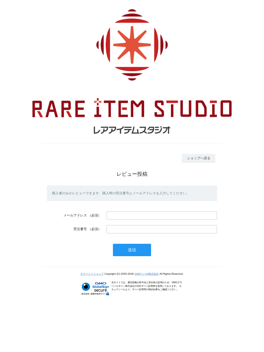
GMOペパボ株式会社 (147, 273)
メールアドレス (75, 215)
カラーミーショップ (92, 273)
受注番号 (80, 229)
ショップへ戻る (198, 158)
